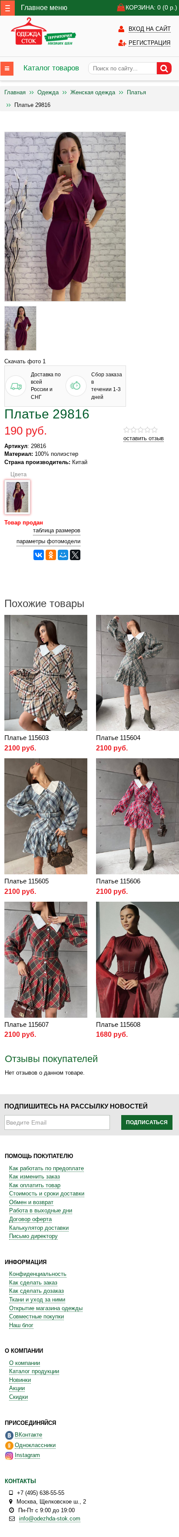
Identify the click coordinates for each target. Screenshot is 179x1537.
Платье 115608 (118, 1024)
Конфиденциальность (37, 1274)
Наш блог (21, 1325)
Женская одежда (92, 92)
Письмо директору (33, 1236)
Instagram (27, 1455)
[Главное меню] (7, 8)
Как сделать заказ (33, 1282)
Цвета (16, 474)
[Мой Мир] (63, 555)
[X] (75, 555)
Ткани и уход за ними (37, 1299)
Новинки (20, 1380)
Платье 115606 (118, 881)
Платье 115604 (118, 737)
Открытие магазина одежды (46, 1308)
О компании (24, 1363)
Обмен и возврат (31, 1202)
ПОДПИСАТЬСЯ (147, 1122)
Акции (17, 1388)
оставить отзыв (143, 438)
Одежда (48, 92)
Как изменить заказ (34, 1176)
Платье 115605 (26, 881)
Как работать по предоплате (46, 1168)
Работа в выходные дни (40, 1210)
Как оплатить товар (34, 1185)
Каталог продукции (34, 1371)
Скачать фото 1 (25, 361)
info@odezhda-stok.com (49, 1518)
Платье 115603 (26, 737)
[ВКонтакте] (38, 555)
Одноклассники (35, 1445)
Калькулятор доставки (39, 1228)
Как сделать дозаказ (36, 1291)
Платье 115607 (26, 1024)
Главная (15, 92)
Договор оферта (30, 1219)
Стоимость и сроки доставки (46, 1193)
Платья (136, 92)
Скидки (18, 1397)
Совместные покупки (36, 1316)
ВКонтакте (28, 1434)
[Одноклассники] (51, 555)
